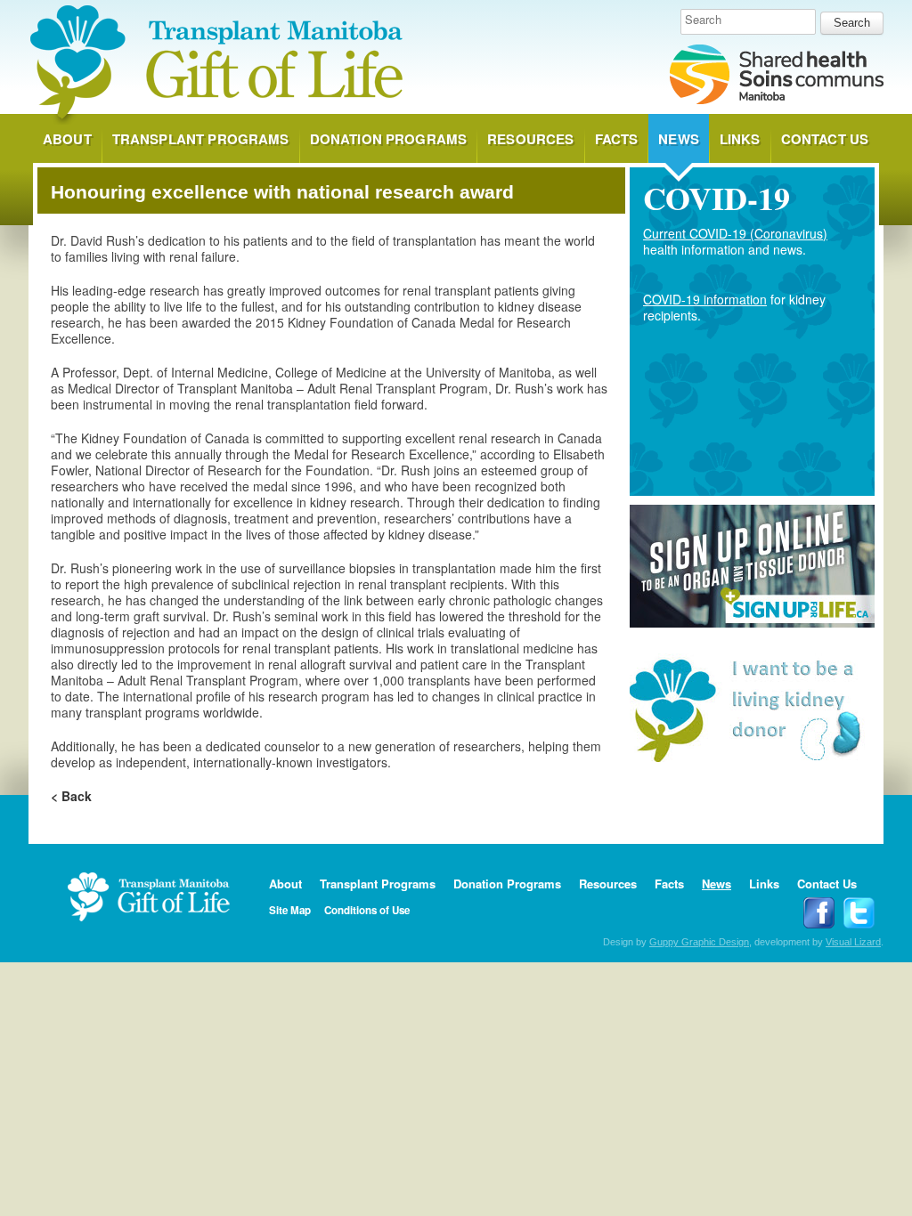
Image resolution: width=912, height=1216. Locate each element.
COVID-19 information (705, 299)
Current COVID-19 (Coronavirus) (735, 233)
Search (703, 20)
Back (76, 796)
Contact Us (825, 139)
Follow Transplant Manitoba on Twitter (859, 912)
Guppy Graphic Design (699, 941)
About (67, 139)
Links (740, 139)
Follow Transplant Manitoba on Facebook (819, 912)
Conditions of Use (367, 910)
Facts (617, 139)
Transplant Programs (200, 139)
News (678, 139)
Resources (530, 139)
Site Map (290, 910)
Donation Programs (389, 139)
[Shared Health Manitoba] (777, 76)
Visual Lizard (853, 941)
